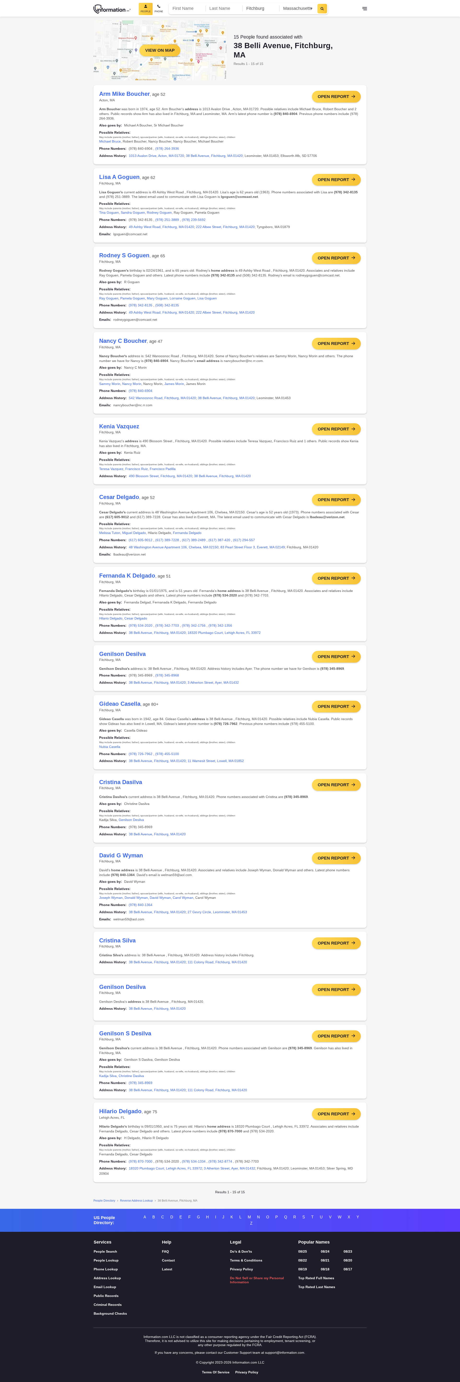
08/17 (348, 1269)
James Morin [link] (174, 384)
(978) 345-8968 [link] (167, 675)
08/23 (348, 1251)
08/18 (325, 1269)
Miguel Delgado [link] (134, 533)
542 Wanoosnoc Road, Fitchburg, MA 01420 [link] (162, 398)
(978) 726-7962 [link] (140, 754)
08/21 (325, 1260)
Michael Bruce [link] (110, 141)
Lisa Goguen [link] (207, 298)
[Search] (322, 8)
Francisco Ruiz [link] (136, 469)
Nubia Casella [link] (109, 747)
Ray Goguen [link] (108, 298)
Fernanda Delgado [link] (187, 533)
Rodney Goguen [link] (159, 212)
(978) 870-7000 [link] (140, 1161)
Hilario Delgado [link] (110, 618)
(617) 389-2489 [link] (194, 540)
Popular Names (314, 1242)
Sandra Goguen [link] (133, 212)
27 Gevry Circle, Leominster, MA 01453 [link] (217, 912)
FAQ (165, 1251)
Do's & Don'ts (241, 1251)
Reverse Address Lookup (136, 1200)
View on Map (160, 50)
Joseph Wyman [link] (111, 898)
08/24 (325, 1251)
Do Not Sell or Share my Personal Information (257, 1280)
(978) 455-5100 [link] (167, 754)
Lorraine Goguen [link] (183, 298)
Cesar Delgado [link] (135, 618)
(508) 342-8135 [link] (167, 305)
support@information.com (284, 1352)
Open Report (333, 96)
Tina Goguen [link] (109, 212)
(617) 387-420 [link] (219, 540)
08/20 (348, 1260)
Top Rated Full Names (316, 1278)
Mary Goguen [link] (157, 298)
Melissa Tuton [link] (109, 533)
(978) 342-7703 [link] (167, 625)
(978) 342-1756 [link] (194, 625)
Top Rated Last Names (316, 1287)
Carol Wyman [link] (183, 898)
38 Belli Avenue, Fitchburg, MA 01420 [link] (214, 156)
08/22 (302, 1260)
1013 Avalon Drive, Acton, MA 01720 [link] (156, 156)
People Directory (104, 1200)
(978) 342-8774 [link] (220, 1161)
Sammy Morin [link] (109, 384)
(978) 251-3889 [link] (167, 220)
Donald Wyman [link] (136, 898)
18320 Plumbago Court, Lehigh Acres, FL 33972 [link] (224, 633)
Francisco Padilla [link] (163, 469)
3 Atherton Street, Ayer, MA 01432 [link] (213, 682)
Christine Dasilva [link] (131, 1076)
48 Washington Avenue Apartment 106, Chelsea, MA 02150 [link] (173, 547)
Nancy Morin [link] (131, 384)
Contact (168, 1260)
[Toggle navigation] (364, 9)
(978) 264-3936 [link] (167, 148)
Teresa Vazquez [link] (111, 469)
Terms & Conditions (246, 1260)
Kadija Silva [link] (108, 1076)
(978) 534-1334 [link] (194, 1161)
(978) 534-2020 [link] (140, 625)
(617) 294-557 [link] (244, 540)
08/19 (302, 1269)
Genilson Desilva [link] (131, 820)
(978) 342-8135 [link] (140, 305)
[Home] (112, 9)
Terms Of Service (216, 1372)
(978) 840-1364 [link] (140, 905)
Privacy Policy (241, 1269)
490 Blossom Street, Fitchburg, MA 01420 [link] (160, 476)
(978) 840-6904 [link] (140, 391)
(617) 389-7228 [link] (167, 540)
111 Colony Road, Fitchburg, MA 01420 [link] (217, 962)
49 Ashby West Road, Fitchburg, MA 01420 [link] (161, 227)
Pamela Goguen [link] (132, 298)
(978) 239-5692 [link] (194, 220)
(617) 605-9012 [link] (140, 540)
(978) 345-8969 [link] (140, 1083)
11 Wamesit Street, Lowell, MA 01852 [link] (216, 761)
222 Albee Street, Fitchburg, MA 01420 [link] (225, 227)
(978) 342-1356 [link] (220, 625)
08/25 (302, 1251)
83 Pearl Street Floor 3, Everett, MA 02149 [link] (252, 547)
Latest (167, 1269)
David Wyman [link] (160, 898)
